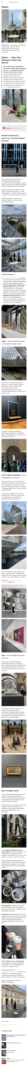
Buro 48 (19, 128)
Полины (13, 128)
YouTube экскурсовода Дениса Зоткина (11, 970)
